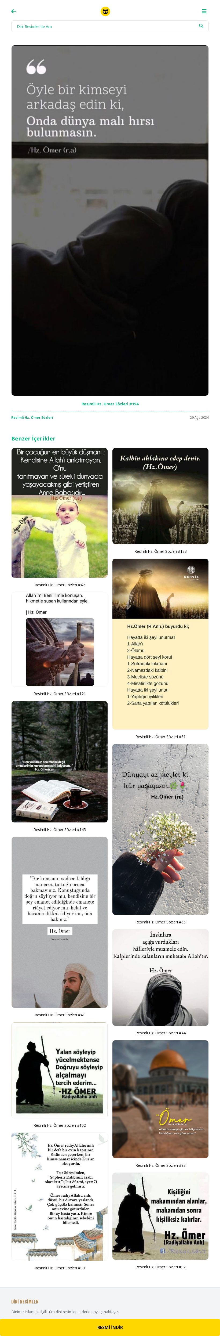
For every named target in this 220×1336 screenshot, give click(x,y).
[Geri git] (13, 11)
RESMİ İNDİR (110, 1327)
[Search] (201, 26)
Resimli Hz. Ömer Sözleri (32, 417)
